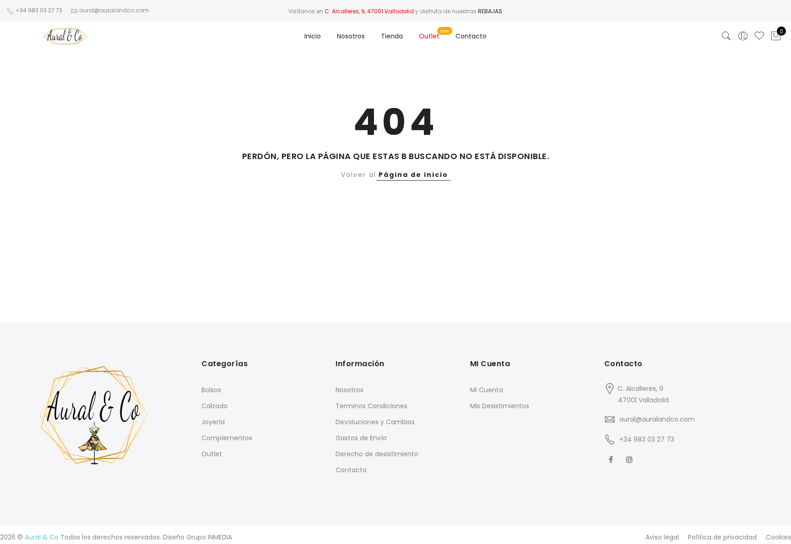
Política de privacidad (722, 537)
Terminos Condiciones (371, 406)
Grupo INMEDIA (209, 537)
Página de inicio (413, 174)
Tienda (392, 36)
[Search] (726, 36)
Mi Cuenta (486, 390)
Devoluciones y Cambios (375, 422)
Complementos (226, 438)
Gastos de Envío (361, 438)
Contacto (471, 36)
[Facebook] (612, 459)
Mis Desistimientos (499, 406)
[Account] (742, 36)
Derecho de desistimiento (377, 454)
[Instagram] (630, 459)
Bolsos (211, 390)
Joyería (213, 422)
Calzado (214, 406)
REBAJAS (490, 11)
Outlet (429, 36)
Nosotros (351, 36)
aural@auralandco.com (657, 419)
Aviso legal (662, 537)
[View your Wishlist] (759, 36)
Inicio (312, 36)
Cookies (778, 537)
